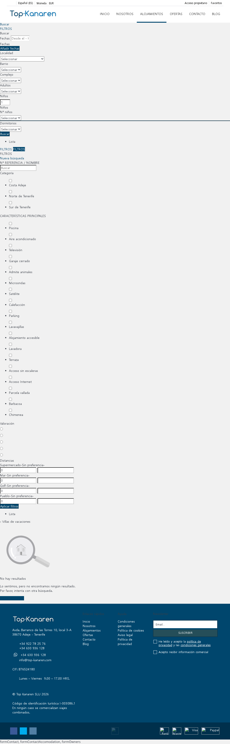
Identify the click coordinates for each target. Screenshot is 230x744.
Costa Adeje (17, 185)
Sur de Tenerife (20, 207)
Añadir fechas (9, 48)
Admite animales (20, 272)
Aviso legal (125, 635)
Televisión (15, 250)
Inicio (105, 14)
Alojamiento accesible (24, 338)
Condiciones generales (126, 623)
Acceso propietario (196, 3)
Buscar (4, 24)
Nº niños (6, 112)
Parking (14, 316)
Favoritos (216, 3)
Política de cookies (131, 630)
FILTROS (6, 28)
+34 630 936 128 (31, 648)
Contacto (197, 14)
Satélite (14, 294)
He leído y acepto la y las (185, 643)
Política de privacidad (125, 641)
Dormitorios (8, 123)
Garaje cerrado (19, 261)
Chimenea (16, 415)
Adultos (5, 85)
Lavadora (15, 349)
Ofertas (176, 14)
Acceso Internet (20, 382)
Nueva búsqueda (12, 158)
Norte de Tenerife (21, 196)
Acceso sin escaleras (23, 371)
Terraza (14, 360)
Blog (216, 14)
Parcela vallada (19, 393)
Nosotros (124, 14)
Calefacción (17, 305)
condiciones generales (196, 645)
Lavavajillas (16, 327)
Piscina (13, 228)
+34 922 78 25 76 (32, 643)
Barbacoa (15, 404)
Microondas (17, 283)
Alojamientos (151, 14)
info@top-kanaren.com (35, 660)
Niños (4, 96)
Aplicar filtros (9, 506)
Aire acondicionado (22, 239)
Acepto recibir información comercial (183, 652)
